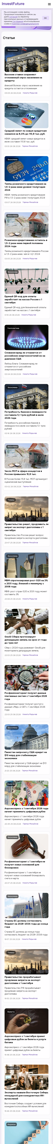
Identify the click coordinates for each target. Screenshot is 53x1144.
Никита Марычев (30, 93)
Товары (11, 500)
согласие (13, 17)
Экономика (12, 50)
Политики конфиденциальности (25, 24)
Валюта (11, 784)
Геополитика (13, 328)
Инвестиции (13, 1068)
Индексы (12, 1124)
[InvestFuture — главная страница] (13, 4)
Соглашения (18, 21)
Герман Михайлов (30, 146)
